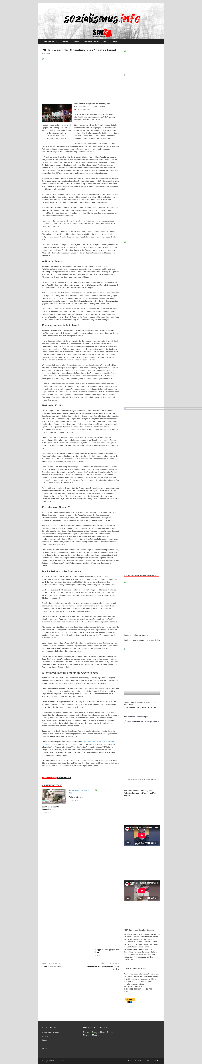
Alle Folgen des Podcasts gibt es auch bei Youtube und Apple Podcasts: (140, 793)
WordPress (147, 1061)
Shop (115, 41)
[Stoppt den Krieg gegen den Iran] (107, 869)
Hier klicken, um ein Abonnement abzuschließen (142, 640)
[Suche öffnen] (158, 41)
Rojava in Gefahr (76, 797)
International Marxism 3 (148, 707)
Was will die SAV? (51, 41)
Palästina (66, 778)
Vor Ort (77, 41)
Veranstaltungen (91, 41)
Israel (59, 778)
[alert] (142, 721)
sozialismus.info (59, 1061)
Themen (65, 41)
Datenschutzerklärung (50, 1032)
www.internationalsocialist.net (147, 937)
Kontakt (106, 41)
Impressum (46, 1036)
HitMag (157, 1061)
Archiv (44, 1048)
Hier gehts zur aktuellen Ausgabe (136, 635)
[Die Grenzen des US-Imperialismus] (54, 797)
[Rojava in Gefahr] (81, 792)
